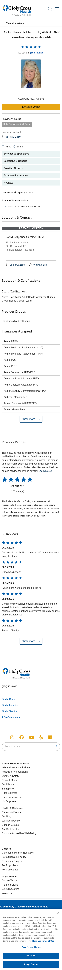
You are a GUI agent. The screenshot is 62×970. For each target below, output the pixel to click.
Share (19, 146)
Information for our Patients (16, 767)
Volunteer (7, 893)
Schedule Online (31, 107)
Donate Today (9, 880)
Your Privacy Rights (31, 947)
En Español (8, 788)
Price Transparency (12, 797)
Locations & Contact (15, 161)
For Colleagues (10, 869)
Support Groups (10, 825)
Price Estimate (9, 793)
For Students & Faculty (14, 857)
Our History (8, 784)
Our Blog (6, 816)
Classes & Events (11, 812)
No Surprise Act (10, 801)
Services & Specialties (16, 153)
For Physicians (10, 865)
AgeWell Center (10, 829)
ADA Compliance (11, 717)
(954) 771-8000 (9, 686)
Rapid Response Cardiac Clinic (25, 237)
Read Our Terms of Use (43, 941)
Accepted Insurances (16, 175)
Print (8, 146)
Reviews (8, 182)
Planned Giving (10, 884)
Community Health (12, 833)
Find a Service (9, 711)
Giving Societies (10, 889)
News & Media (9, 780)
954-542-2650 (13, 137)
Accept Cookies (31, 964)
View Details (40, 264)
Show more (29, 419)
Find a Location (10, 705)
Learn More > (46, 471)
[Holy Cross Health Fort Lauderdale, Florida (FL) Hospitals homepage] (17, 16)
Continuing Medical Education (18, 852)
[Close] (58, 913)
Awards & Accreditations (15, 771)
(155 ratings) (37, 52)
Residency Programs (13, 861)
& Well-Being (29, 833)
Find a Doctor (9, 699)
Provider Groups (13, 168)
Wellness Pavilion (11, 820)
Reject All (31, 956)
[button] (57, 8)
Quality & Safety (10, 776)
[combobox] (31, 746)
